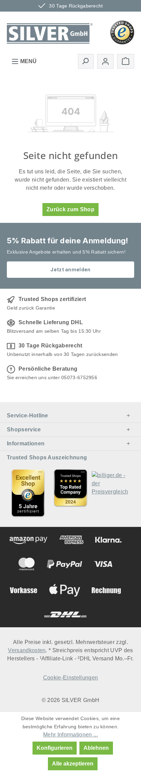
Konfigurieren (55, 748)
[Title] (28, 492)
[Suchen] (85, 61)
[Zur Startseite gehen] (50, 31)
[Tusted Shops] (122, 32)
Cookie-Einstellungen (70, 678)
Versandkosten (27, 650)
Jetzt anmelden (70, 269)
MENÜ (28, 61)
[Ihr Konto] (105, 61)
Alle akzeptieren (72, 764)
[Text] (70, 492)
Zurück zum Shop (70, 209)
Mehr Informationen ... (70, 735)
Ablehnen (96, 748)
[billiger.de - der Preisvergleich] (113, 492)
